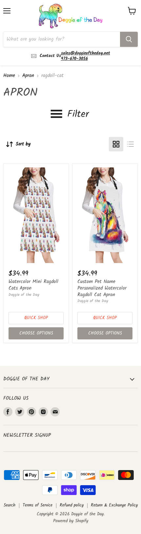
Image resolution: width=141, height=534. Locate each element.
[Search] (129, 39)
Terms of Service (37, 505)
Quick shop (36, 318)
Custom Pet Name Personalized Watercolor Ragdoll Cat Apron (102, 288)
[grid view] (116, 144)
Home (9, 76)
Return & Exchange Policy (114, 505)
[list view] (130, 144)
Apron (28, 76)
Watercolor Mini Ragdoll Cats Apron (33, 285)
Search (9, 505)
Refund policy (72, 505)
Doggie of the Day (24, 295)
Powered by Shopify (70, 521)
